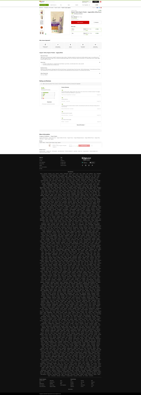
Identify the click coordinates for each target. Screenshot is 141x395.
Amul (71, 380)
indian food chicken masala (44, 152)
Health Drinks (52, 382)
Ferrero (82, 386)
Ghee (61, 380)
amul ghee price (61, 151)
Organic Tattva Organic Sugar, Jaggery (53, 142)
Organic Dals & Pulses (43, 137)
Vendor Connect (63, 165)
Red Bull (71, 382)
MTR (92, 380)
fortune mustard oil (69, 151)
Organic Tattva (74, 10)
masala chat (48, 151)
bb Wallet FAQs (63, 162)
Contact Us (62, 160)
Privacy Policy (41, 163)
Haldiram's (72, 386)
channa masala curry (94, 151)
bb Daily (40, 168)
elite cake (82, 382)
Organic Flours (70, 137)
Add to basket (80, 22)
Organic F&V (41, 383)
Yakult (92, 383)
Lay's (92, 386)
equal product (86, 151)
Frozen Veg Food (42, 386)
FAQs (61, 159)
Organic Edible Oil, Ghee (62, 137)
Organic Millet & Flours (89, 137)
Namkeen (51, 383)
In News (40, 160)
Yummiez (72, 383)
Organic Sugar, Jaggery (49, 139)
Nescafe (82, 380)
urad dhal (76, 151)
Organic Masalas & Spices (79, 137)
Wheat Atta (51, 380)
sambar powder (42, 151)
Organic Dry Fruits (52, 137)
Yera (81, 383)
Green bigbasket (42, 162)
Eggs (61, 383)
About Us (41, 159)
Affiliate (40, 165)
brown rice (80, 151)
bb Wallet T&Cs (63, 163)
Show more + (70, 389)
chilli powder (55, 151)
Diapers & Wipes (52, 386)
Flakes (61, 382)
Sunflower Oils (41, 380)
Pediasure (93, 382)
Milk (40, 382)
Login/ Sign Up (95, 1)
